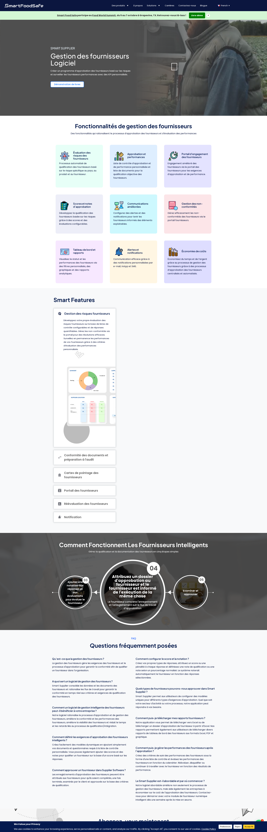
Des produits (118, 5)
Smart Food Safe (67, 15)
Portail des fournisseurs (81, 491)
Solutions (151, 5)
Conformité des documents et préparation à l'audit (86, 457)
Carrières (169, 5)
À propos (138, 5)
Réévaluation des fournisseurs (86, 504)
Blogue (203, 5)
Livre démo (197, 15)
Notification (72, 517)
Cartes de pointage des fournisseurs (81, 475)
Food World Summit (104, 15)
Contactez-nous (187, 5)
